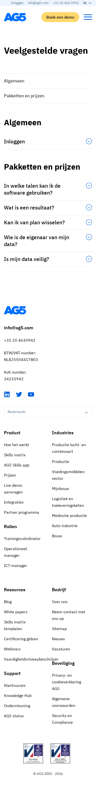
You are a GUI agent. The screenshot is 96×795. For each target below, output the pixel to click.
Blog (8, 601)
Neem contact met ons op (68, 615)
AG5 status (14, 715)
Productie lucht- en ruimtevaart (69, 448)
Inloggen (17, 3)
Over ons (60, 601)
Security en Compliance (62, 719)
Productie (60, 461)
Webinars (12, 648)
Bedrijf (59, 589)
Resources (14, 589)
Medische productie (69, 515)
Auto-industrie (65, 525)
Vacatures (61, 648)
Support (12, 673)
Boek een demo (60, 17)
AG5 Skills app (16, 464)
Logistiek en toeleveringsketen (68, 502)
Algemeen (14, 81)
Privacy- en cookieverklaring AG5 (66, 682)
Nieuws (58, 638)
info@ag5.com (38, 3)
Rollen (10, 526)
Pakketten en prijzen (24, 96)
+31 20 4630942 (19, 340)
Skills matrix (15, 454)
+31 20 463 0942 (66, 3)
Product (12, 433)
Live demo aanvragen (13, 488)
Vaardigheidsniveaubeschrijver (24, 659)
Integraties (14, 502)
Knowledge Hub (18, 695)
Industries (63, 433)
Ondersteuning (17, 705)
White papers (16, 611)
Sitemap (59, 628)
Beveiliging (63, 663)
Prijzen (10, 475)
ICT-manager (15, 565)
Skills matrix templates (15, 625)
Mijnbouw (60, 488)
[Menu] (88, 17)
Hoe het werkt (16, 444)
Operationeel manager (15, 552)
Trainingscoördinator (22, 538)
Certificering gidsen (21, 638)
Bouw (57, 535)
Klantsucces (15, 685)
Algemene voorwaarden (63, 702)
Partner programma (21, 512)
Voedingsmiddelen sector (68, 475)
